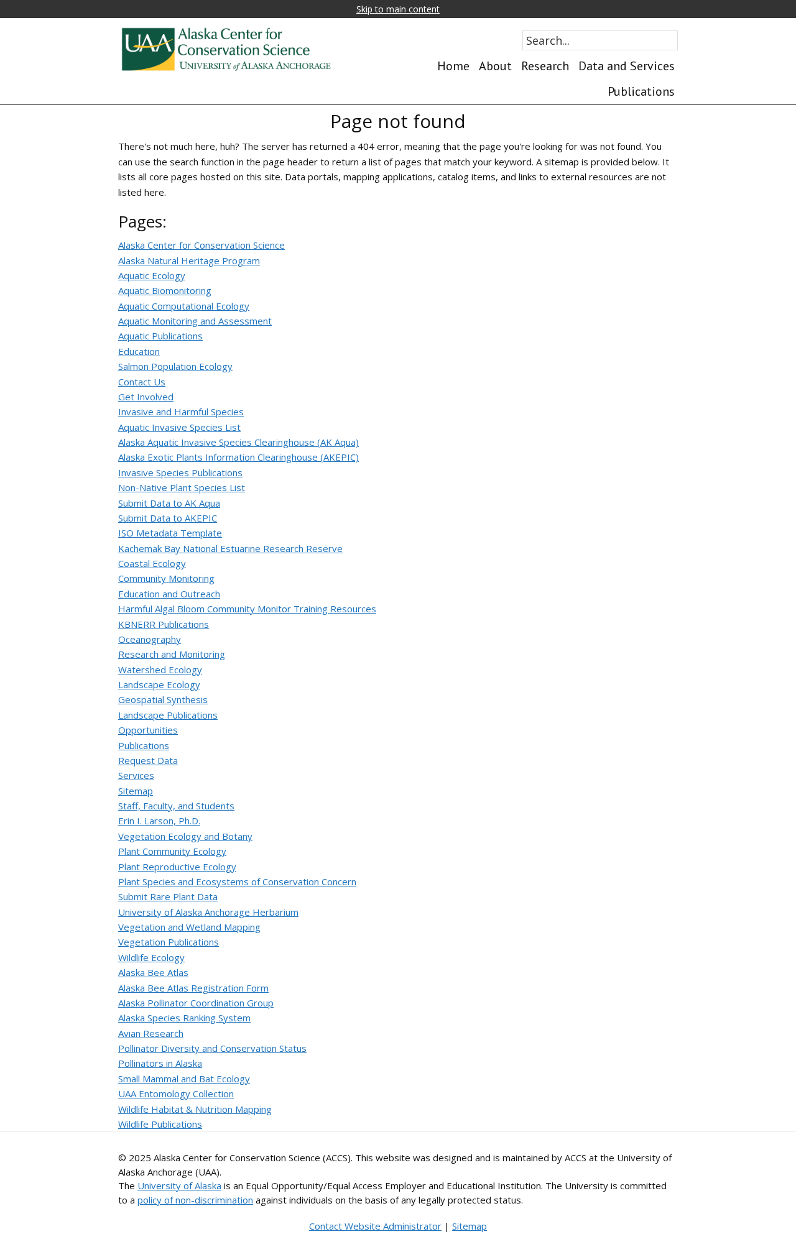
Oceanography (149, 639)
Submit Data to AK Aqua (169, 503)
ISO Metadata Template (170, 533)
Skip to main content (398, 9)
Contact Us (141, 381)
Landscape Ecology (159, 684)
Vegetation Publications (168, 942)
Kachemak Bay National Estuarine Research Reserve (230, 548)
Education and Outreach (169, 593)
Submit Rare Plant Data (168, 896)
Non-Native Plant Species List (181, 487)
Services (136, 775)
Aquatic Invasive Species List (179, 427)
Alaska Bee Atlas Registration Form (193, 988)
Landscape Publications (168, 715)
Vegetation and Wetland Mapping (189, 927)
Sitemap (135, 791)
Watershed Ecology (160, 669)
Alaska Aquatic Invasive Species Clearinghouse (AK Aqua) (238, 442)
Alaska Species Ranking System (184, 1017)
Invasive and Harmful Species (181, 411)
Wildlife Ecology (151, 957)
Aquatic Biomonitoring (164, 290)
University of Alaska (179, 1185)
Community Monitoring (166, 578)
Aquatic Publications (160, 335)
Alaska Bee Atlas (153, 972)
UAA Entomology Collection (176, 1093)
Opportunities (148, 730)
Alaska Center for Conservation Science (201, 245)
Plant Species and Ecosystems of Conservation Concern (237, 881)
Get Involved (146, 396)
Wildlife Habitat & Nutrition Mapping (195, 1109)
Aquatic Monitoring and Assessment (195, 321)
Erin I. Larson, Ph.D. (159, 820)
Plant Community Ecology (172, 851)
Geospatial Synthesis (163, 699)
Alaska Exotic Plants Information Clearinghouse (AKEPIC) (238, 457)
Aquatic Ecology (151, 275)
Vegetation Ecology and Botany (185, 836)
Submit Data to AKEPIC (167, 518)
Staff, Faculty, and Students (176, 805)
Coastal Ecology (152, 563)
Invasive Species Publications (180, 472)
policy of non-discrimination (195, 1200)
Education (139, 351)
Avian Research (150, 1033)
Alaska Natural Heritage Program (189, 260)
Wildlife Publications (160, 1124)
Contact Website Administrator (375, 1226)
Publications (143, 745)
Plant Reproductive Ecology (177, 866)
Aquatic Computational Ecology (183, 306)
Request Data (148, 760)
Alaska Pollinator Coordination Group (196, 1003)
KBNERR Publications (163, 624)
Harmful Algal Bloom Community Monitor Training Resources (247, 608)
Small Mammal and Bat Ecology (184, 1078)
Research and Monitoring (171, 654)
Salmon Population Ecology (175, 366)
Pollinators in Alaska (160, 1063)
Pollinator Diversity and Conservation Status (212, 1048)
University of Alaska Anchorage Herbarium (208, 912)
